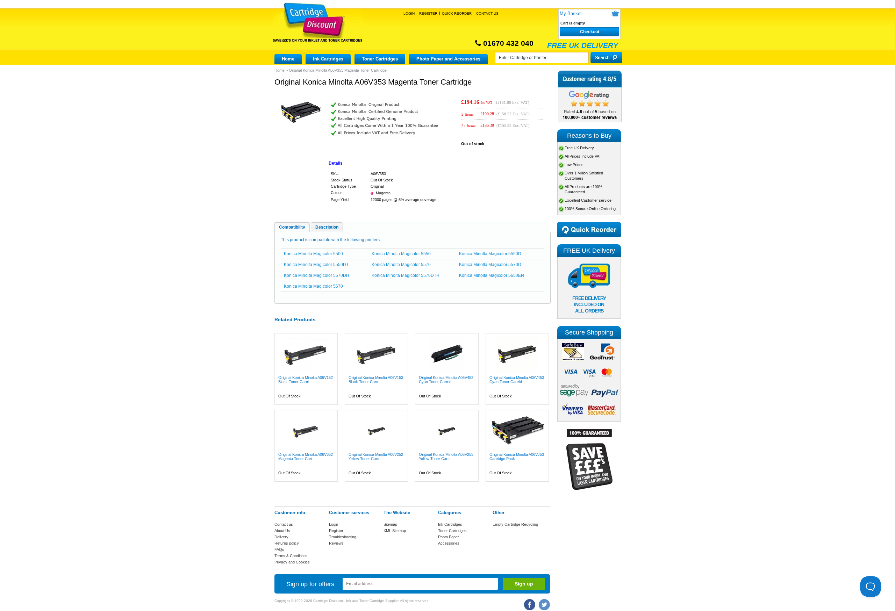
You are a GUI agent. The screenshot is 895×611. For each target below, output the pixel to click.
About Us (282, 531)
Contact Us (487, 13)
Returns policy (286, 543)
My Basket (571, 13)
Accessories (448, 543)
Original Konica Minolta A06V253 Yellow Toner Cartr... (446, 456)
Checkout (589, 31)
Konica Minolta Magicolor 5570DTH (405, 275)
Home (288, 59)
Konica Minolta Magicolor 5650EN (491, 275)
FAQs (279, 549)
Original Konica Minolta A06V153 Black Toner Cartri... (376, 379)
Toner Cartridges (380, 59)
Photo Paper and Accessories (448, 59)
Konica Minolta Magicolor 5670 (313, 286)
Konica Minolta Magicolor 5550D (490, 253)
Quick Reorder (457, 13)
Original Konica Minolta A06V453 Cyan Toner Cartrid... (516, 379)
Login (409, 13)
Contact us (283, 524)
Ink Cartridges (328, 59)
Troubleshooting (342, 537)
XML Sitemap (395, 531)
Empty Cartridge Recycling (515, 524)
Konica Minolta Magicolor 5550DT (316, 264)
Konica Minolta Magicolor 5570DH (316, 275)
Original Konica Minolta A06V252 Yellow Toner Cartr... (376, 456)
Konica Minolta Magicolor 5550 (401, 253)
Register (428, 13)
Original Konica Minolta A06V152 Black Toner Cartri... (305, 379)
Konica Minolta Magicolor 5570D (490, 264)
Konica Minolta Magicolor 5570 (401, 264)
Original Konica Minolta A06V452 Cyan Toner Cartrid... (446, 379)
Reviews (336, 543)
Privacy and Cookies (292, 562)
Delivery (281, 537)
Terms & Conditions (291, 556)
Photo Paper (448, 537)
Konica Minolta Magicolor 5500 (313, 253)
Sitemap (390, 524)
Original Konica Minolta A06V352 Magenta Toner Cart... (305, 456)
